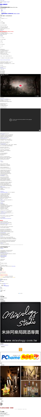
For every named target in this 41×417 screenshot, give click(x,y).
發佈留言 (1, 291)
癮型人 (1, 280)
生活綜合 (5, 8)
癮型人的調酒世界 (3, 4)
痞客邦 (3, 283)
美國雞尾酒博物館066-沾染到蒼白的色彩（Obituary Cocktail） (10, 13)
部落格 (2, 10)
